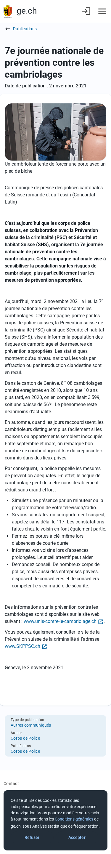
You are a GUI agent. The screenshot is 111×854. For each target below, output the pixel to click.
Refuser (32, 837)
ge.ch (27, 11)
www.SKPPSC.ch (22, 646)
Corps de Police (25, 738)
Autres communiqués (31, 725)
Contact (11, 783)
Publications (25, 28)
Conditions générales (74, 819)
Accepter (77, 837)
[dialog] (55, 820)
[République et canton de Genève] (8, 11)
